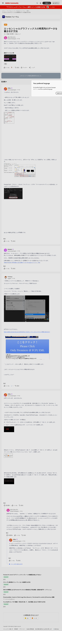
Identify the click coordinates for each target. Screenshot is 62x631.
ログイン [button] (35, 89)
